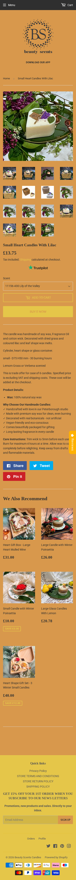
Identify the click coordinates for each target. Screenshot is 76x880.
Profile (42, 838)
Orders (31, 838)
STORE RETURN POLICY (38, 781)
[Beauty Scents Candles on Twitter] (48, 846)
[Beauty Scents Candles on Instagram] (69, 846)
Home (6, 78)
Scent (6, 278)
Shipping (25, 259)
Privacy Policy (38, 770)
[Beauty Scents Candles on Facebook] (55, 846)
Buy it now (38, 311)
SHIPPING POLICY (38, 786)
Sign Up (65, 819)
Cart (70, 5)
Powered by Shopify (56, 857)
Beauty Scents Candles (28, 857)
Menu (11, 5)
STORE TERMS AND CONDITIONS (38, 776)
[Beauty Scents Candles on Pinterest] (62, 846)
